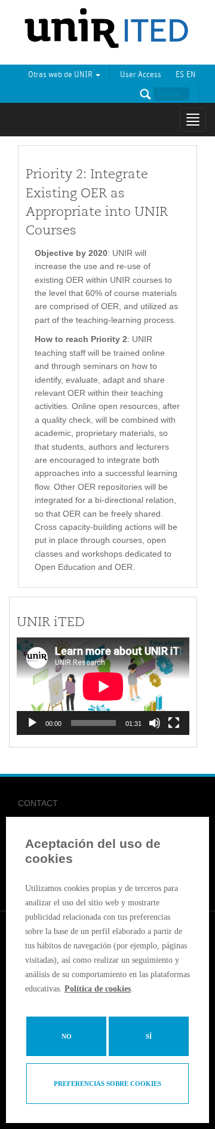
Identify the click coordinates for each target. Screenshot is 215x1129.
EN (191, 75)
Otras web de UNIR (61, 75)
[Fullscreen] (174, 723)
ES (180, 75)
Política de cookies (97, 988)
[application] (103, 686)
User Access (140, 75)
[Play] (32, 723)
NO (67, 1036)
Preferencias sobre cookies (107, 1083)
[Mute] (155, 723)
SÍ (149, 1036)
